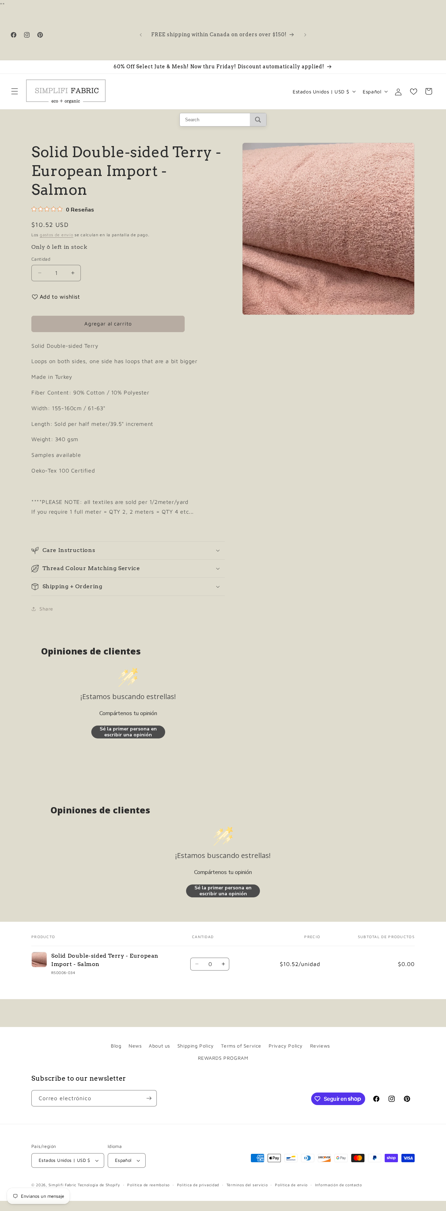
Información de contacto (338, 1184)
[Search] (258, 119)
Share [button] (46, 609)
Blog (116, 1046)
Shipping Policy (195, 1046)
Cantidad (40, 259)
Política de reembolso (148, 1184)
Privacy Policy (286, 1046)
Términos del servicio (247, 1184)
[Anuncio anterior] (140, 34)
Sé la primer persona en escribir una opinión (128, 732)
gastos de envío (57, 234)
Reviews (320, 1046)
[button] (14, 91)
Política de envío (291, 1184)
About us (159, 1046)
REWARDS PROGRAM (223, 1058)
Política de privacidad (198, 1184)
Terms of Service (241, 1046)
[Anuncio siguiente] (305, 34)
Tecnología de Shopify (99, 1184)
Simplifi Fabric (62, 1184)
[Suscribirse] (148, 1098)
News (135, 1046)
